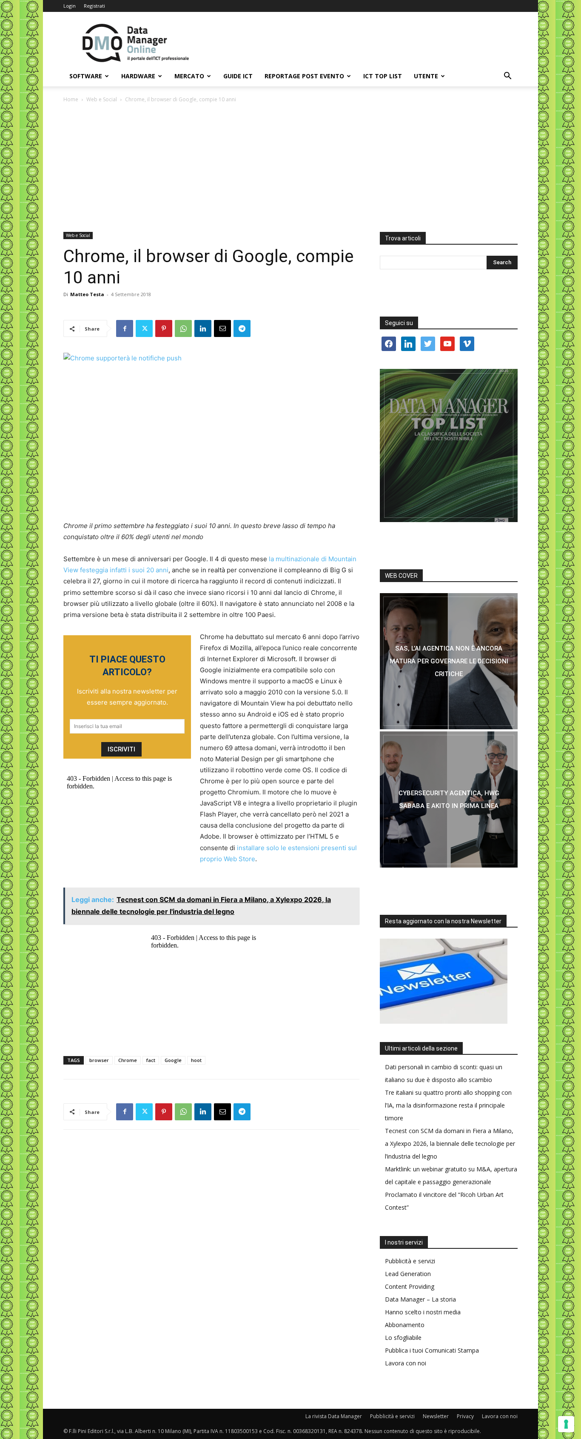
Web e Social (101, 99)
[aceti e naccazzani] (449, 799)
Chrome (127, 1060)
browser (99, 1060)
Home (70, 99)
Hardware (138, 76)
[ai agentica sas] (449, 661)
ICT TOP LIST (382, 76)
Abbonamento (404, 1325)
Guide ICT (238, 76)
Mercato (189, 76)
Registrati (94, 6)
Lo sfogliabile (403, 1337)
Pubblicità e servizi (410, 1261)
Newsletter (436, 1416)
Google (173, 1060)
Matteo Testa (87, 294)
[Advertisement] (290, 168)
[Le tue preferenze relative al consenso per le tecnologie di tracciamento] (566, 1424)
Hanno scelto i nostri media (423, 1312)
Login (69, 6)
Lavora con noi (405, 1363)
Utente (426, 76)
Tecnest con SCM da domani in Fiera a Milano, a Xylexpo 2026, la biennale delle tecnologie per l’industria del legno (450, 1143)
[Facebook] (124, 328)
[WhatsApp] (183, 328)
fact (150, 1060)
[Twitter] (144, 328)
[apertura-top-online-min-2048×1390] (449, 445)
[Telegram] (242, 328)
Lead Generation (408, 1274)
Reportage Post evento (304, 76)
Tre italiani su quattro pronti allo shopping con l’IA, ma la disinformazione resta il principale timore (448, 1105)
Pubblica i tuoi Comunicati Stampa (432, 1350)
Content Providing (409, 1286)
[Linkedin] (202, 328)
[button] (507, 77)
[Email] (222, 328)
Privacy (465, 1416)
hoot (196, 1060)
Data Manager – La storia (420, 1299)
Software (85, 76)
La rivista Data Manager (333, 1416)
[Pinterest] (163, 328)
